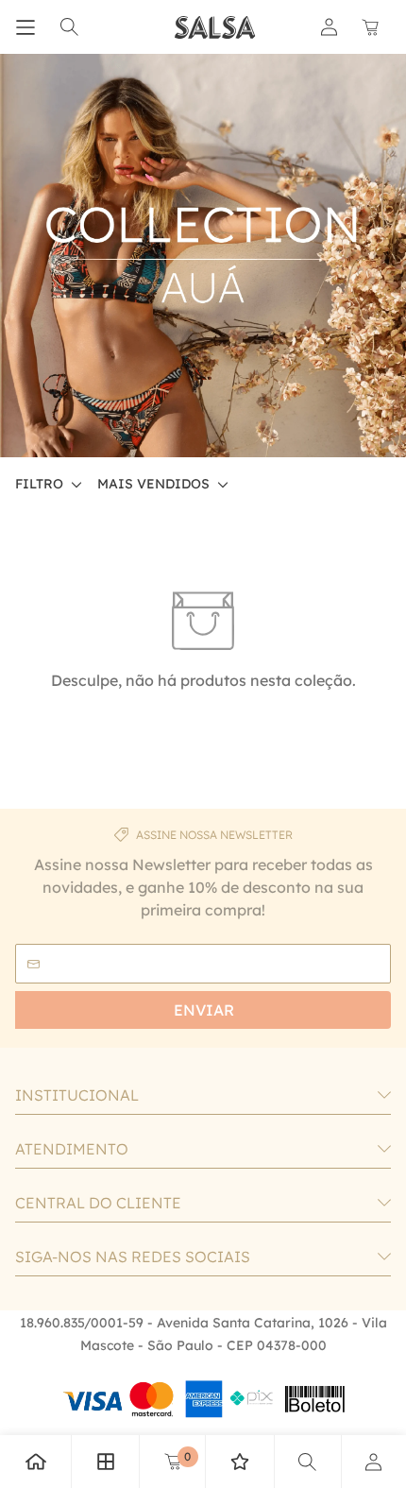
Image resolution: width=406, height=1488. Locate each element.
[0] (172, 1461)
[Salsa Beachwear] (215, 27)
